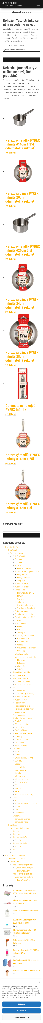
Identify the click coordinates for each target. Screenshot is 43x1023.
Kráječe (18, 565)
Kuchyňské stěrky (22, 587)
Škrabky (20, 645)
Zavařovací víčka (21, 822)
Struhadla (21, 651)
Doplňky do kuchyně (17, 553)
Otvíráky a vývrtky (21, 602)
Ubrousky (16, 834)
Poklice (17, 810)
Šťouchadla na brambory (26, 648)
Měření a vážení (21, 590)
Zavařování (17, 816)
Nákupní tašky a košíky (21, 672)
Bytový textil (12, 825)
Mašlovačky (21, 660)
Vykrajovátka (20, 712)
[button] (39, 982)
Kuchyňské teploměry (25, 593)
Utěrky (15, 849)
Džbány (18, 764)
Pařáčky (20, 629)
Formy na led (20, 559)
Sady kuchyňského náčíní (24, 617)
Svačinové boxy (21, 730)
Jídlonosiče (19, 727)
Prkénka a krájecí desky (24, 614)
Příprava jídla (15, 862)
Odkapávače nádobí (22, 681)
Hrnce (17, 800)
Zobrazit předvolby (21, 1017)
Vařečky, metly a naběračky (25, 657)
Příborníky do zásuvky (23, 684)
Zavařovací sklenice (22, 819)
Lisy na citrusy (22, 642)
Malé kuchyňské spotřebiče (23, 865)
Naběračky (21, 663)
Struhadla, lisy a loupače (24, 635)
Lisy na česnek (23, 639)
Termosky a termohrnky (24, 794)
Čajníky (17, 755)
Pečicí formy (20, 703)
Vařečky (20, 669)
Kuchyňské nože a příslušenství (27, 571)
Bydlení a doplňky (12, 547)
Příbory (17, 785)
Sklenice (18, 788)
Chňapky (16, 831)
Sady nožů (21, 580)
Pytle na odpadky (19, 715)
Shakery (18, 620)
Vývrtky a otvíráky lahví (26, 608)
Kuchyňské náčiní (19, 556)
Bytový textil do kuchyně (19, 828)
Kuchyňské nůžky (21, 584)
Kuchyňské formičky (22, 697)
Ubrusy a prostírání (20, 837)
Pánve (17, 807)
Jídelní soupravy (21, 770)
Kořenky (18, 773)
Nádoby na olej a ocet (23, 779)
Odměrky (20, 599)
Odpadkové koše (19, 675)
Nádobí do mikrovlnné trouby (26, 804)
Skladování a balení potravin (23, 718)
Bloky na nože (22, 574)
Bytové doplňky (13, 550)
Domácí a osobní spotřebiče (16, 855)
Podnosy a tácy (21, 782)
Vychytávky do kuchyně (24, 868)
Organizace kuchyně (20, 678)
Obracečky (21, 666)
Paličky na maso (21, 611)
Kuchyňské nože (23, 577)
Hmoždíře (18, 562)
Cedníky (20, 626)
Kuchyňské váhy (23, 871)
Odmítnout (21, 1011)
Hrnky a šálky (20, 767)
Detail (13, 153)
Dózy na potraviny (22, 724)
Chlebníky (18, 721)
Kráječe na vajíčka (24, 568)
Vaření (15, 797)
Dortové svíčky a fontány (24, 694)
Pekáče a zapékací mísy (24, 709)
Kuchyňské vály (21, 700)
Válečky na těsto (21, 654)
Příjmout (21, 1004)
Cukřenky (18, 761)
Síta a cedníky (20, 623)
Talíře (17, 791)
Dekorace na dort (21, 691)
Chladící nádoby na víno (24, 758)
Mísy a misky (20, 776)
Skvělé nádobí (9, 2)
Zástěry (15, 852)
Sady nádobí (19, 813)
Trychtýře (21, 632)
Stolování (16, 749)
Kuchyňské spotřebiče (16, 858)
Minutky (20, 596)
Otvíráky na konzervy (25, 605)
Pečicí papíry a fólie (22, 706)
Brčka (17, 752)
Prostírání (18, 840)
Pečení (15, 687)
